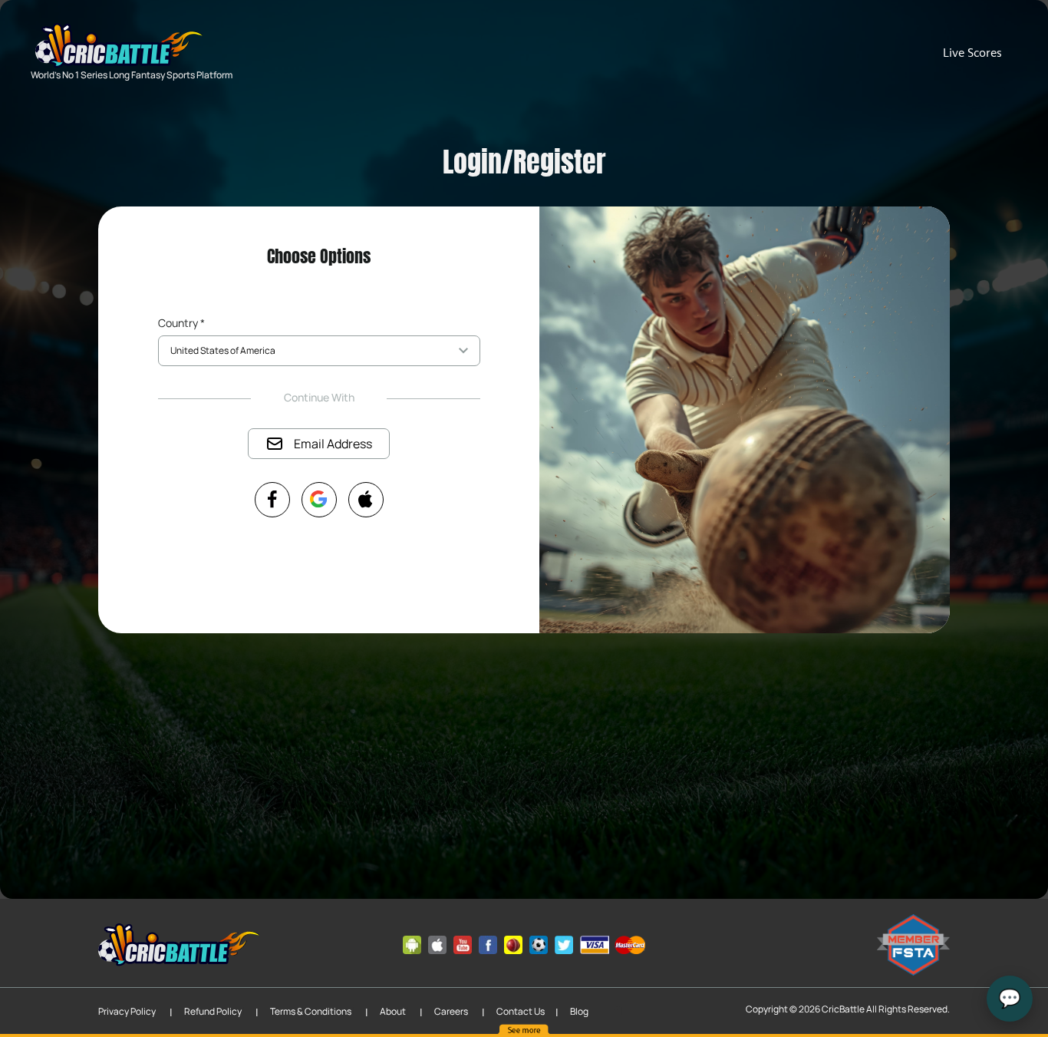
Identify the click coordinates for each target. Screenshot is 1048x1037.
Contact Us (520, 1011)
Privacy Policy (127, 1011)
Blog (579, 1011)
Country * (181, 322)
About (393, 1011)
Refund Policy (213, 1011)
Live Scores (972, 52)
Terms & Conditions (310, 1011)
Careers (451, 1011)
